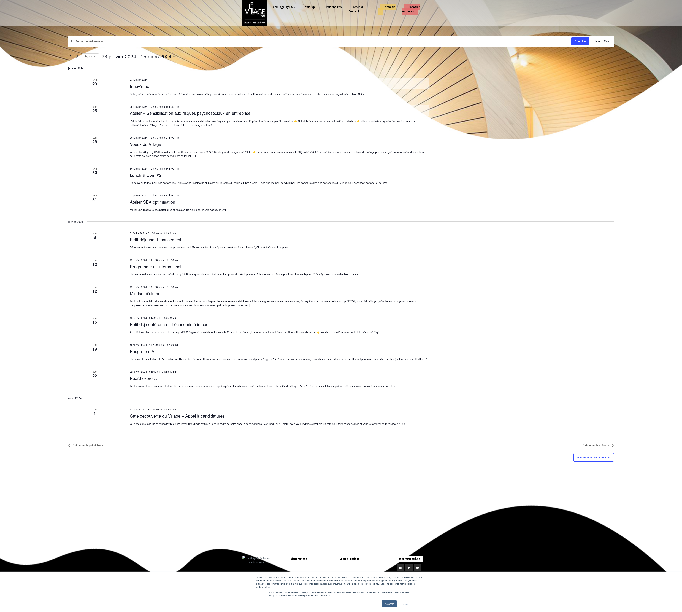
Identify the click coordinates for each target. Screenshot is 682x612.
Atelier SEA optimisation (152, 202)
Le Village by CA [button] (282, 7)
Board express (143, 378)
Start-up (298, 571)
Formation (387, 9)
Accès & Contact (356, 9)
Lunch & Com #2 (145, 175)
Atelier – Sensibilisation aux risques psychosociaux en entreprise (190, 113)
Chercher (580, 41)
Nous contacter (350, 566)
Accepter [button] (389, 603)
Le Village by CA (299, 566)
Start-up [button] (310, 7)
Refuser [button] (405, 603)
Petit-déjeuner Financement (155, 239)
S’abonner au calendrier (591, 457)
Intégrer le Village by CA (349, 571)
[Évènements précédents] (70, 56)
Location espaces (411, 9)
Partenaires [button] (334, 7)
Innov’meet (140, 86)
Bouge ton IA (142, 351)
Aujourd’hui (90, 56)
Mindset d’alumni (145, 293)
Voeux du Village (145, 144)
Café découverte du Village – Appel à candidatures (177, 416)
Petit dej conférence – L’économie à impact (170, 324)
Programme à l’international (155, 266)
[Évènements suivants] (77, 56)
